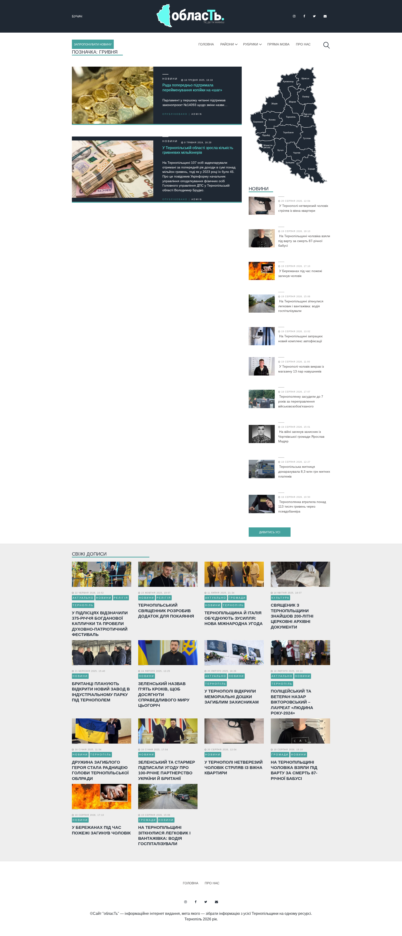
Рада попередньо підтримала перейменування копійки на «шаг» (192, 87)
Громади (237, 597)
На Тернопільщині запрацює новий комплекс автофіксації (300, 338)
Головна (206, 44)
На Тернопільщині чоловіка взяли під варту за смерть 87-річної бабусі (304, 241)
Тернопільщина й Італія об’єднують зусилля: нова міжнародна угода (233, 618)
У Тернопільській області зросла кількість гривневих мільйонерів (197, 150)
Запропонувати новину (93, 44)
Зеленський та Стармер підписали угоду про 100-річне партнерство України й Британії (166, 770)
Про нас (303, 44)
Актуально (83, 597)
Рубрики (250, 44)
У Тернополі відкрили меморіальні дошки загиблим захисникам (231, 696)
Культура (280, 597)
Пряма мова (278, 44)
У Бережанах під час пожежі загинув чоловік (300, 273)
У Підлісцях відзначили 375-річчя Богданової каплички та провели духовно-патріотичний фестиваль (100, 624)
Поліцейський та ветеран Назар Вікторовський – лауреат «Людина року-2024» (292, 702)
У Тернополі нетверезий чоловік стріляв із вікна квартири (303, 208)
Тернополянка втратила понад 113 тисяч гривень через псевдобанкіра (302, 506)
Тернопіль (83, 605)
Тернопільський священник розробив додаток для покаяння (166, 610)
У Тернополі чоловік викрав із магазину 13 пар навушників (301, 369)
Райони (227, 44)
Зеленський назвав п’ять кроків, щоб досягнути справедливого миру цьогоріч (163, 694)
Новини (170, 78)
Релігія (121, 597)
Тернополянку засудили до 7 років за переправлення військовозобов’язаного (300, 401)
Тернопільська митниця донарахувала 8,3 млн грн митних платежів (304, 471)
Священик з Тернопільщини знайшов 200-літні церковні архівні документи (292, 616)
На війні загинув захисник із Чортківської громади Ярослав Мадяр (301, 436)
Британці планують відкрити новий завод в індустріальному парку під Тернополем (101, 691)
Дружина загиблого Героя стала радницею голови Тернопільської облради (100, 770)
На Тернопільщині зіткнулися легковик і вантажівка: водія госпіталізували (300, 306)
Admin (196, 114)
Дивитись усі (269, 532)
